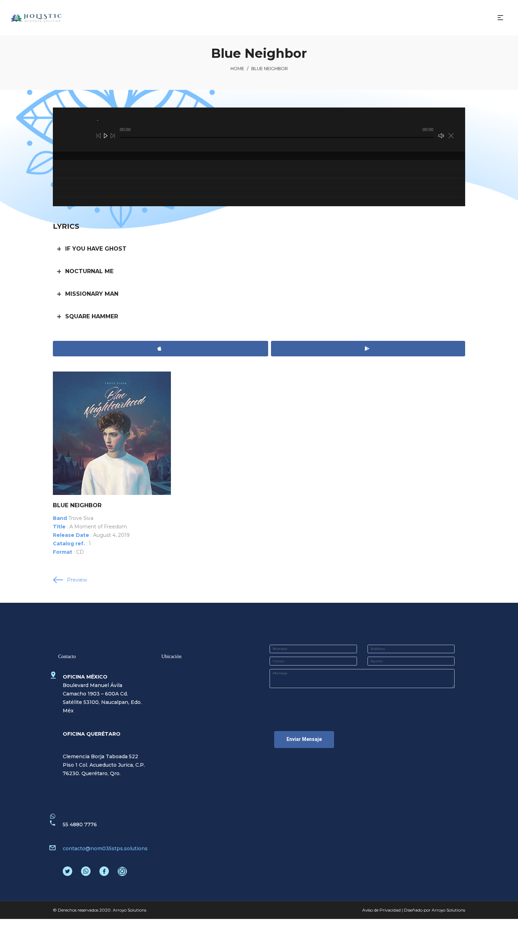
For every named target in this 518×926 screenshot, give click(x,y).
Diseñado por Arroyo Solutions (434, 910)
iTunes (160, 348)
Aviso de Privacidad (381, 910)
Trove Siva (80, 518)
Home (237, 68)
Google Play (368, 348)
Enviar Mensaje (304, 739)
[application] (259, 130)
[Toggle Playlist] (451, 135)
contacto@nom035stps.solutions (105, 848)
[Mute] (441, 135)
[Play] (105, 135)
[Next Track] (112, 135)
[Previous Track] (98, 135)
